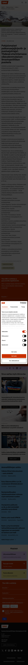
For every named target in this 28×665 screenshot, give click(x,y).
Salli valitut (14, 351)
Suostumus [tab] (5, 307)
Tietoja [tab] (23, 307)
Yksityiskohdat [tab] (14, 307)
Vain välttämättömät (14, 360)
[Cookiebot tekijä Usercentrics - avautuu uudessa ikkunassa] (20, 303)
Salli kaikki (14, 356)
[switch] (24, 336)
